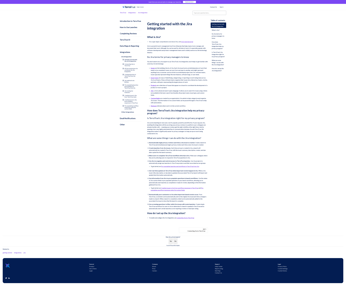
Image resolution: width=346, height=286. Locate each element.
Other (122, 124)
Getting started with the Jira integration (130, 60)
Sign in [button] (221, 7)
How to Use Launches (128, 27)
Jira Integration (142, 12)
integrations (18, 252)
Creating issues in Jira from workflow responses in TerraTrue (131, 101)
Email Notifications (128, 118)
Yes (171, 241)
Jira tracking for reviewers (128, 91)
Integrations (132, 12)
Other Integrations (127, 112)
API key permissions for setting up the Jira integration (131, 70)
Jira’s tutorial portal (187, 42)
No (175, 241)
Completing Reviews (128, 33)
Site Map (217, 271)
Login (91, 271)
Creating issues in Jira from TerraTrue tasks (130, 96)
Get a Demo (93, 268)
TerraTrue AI (125, 40)
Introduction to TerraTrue (130, 21)
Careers (154, 271)
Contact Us (213, 7)
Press (154, 268)
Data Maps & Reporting (129, 46)
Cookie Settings (283, 268)
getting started (7, 252)
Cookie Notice (282, 271)
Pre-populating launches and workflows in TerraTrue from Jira (131, 86)
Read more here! (189, 2)
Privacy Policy (282, 266)
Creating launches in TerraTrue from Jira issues (130, 76)
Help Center (218, 266)
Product (91, 266)
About (154, 266)
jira (25, 252)
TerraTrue (123, 12)
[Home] (129, 7)
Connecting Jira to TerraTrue (129, 64)
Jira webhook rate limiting (129, 81)
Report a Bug (219, 268)
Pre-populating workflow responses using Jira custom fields (131, 107)
